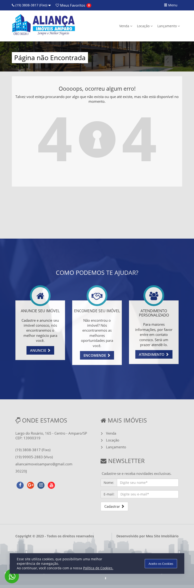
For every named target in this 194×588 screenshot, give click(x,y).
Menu (172, 5)
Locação (143, 26)
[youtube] (51, 484)
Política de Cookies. (98, 568)
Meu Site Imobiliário (162, 536)
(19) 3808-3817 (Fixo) (31, 5)
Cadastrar (112, 506)
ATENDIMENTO (152, 354)
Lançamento (167, 26)
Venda (124, 26)
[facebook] (20, 484)
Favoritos (72, 5)
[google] (30, 484)
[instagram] (40, 484)
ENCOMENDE (95, 355)
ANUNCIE (38, 350)
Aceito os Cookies (161, 563)
